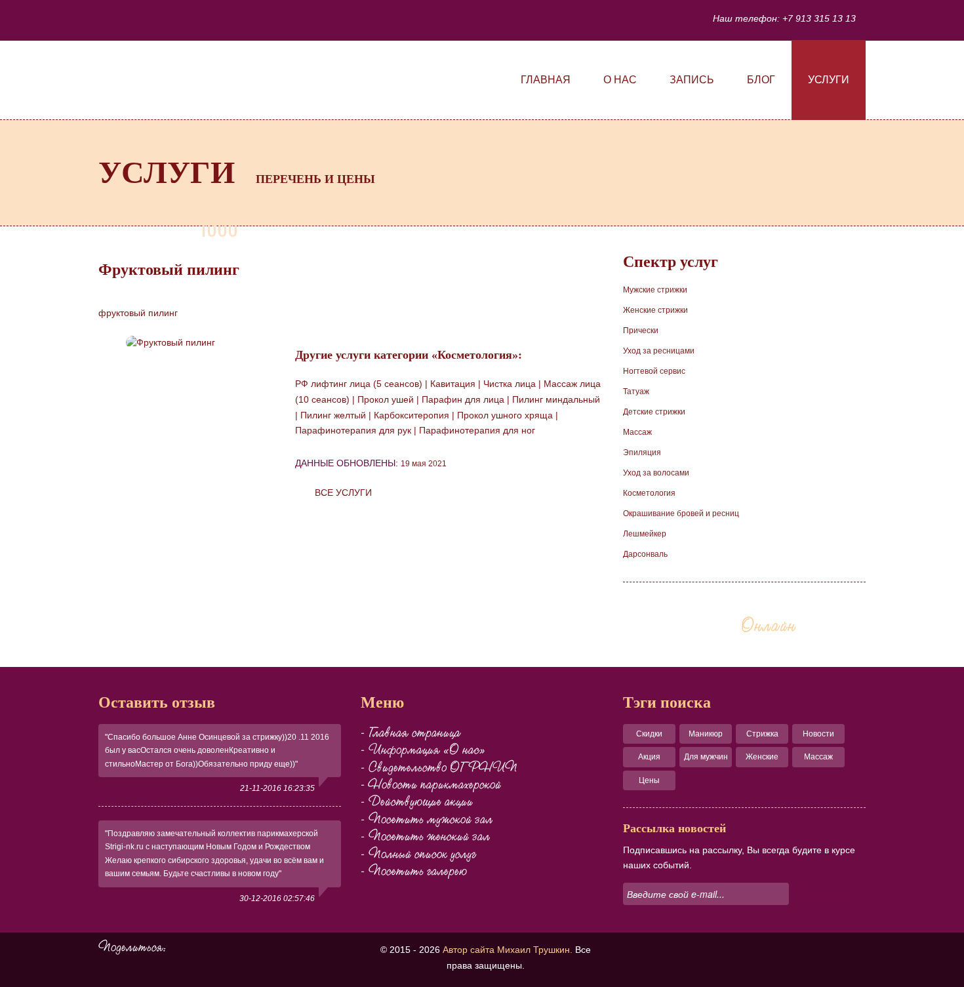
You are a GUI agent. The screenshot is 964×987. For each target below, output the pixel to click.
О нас (620, 79)
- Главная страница (410, 732)
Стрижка (762, 733)
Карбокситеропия (411, 415)
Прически (640, 330)
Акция (649, 756)
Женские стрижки (655, 310)
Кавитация (452, 383)
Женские (762, 756)
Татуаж (636, 391)
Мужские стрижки (655, 289)
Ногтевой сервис (654, 371)
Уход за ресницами (658, 350)
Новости (818, 733)
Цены (649, 780)
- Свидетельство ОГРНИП (439, 767)
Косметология (649, 493)
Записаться (721, 625)
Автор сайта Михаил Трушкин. (507, 949)
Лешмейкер (644, 533)
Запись (692, 79)
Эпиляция (642, 452)
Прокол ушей (385, 399)
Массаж (637, 432)
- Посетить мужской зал (426, 819)
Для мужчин (706, 756)
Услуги (828, 79)
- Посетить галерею (414, 871)
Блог (761, 79)
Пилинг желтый (333, 415)
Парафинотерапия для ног (477, 430)
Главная (546, 79)
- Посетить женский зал (425, 836)
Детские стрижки (654, 411)
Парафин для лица (463, 399)
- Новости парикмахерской (431, 784)
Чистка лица (509, 383)
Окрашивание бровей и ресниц (681, 513)
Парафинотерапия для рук (353, 430)
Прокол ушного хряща (505, 415)
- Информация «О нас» (423, 749)
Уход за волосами (656, 472)
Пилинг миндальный (556, 399)
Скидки (649, 733)
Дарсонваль (645, 554)
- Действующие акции (417, 801)
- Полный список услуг (418, 854)
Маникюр (706, 733)
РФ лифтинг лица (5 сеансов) (358, 383)
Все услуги (343, 492)
